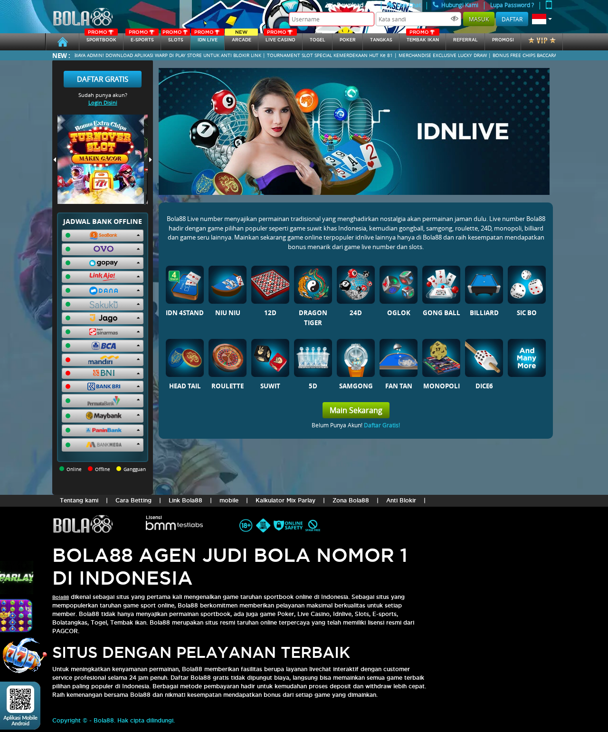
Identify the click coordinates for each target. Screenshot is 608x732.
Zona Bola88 (350, 500)
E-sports (141, 37)
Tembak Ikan (423, 37)
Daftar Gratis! (382, 425)
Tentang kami (79, 500)
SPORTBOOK (101, 37)
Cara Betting (133, 500)
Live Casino (280, 37)
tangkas (381, 40)
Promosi (503, 40)
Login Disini (102, 102)
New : (61, 55)
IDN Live (206, 37)
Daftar (512, 19)
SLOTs (172, 37)
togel (317, 40)
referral (465, 40)
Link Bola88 (185, 500)
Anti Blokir (401, 500)
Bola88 (60, 597)
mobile (228, 500)
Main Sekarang (356, 410)
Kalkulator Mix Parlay (285, 500)
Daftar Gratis (102, 79)
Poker (348, 40)
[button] (542, 19)
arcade (241, 37)
